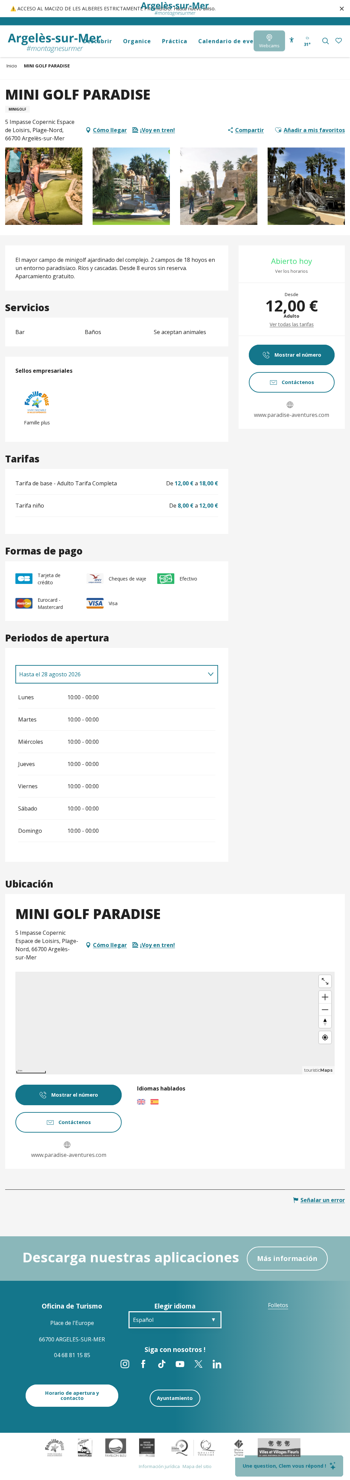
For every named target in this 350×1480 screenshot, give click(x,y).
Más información (287, 1258)
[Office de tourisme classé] (146, 1447)
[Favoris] (339, 41)
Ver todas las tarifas (292, 324)
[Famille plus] (54, 1447)
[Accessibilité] (291, 40)
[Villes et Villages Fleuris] (279, 1447)
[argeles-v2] (54, 43)
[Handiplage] (85, 1447)
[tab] (110, 674)
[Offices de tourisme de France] (238, 1447)
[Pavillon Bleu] (115, 1447)
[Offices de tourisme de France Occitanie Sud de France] (193, 1447)
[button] (326, 41)
